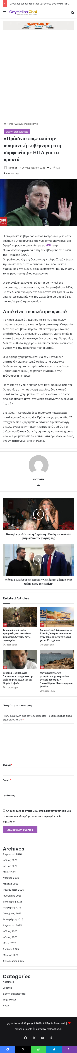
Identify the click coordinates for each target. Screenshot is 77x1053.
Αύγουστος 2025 (12, 925)
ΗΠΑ (49, 245)
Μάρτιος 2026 (10, 883)
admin (11, 167)
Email (7, 780)
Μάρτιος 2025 (10, 955)
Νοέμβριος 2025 (12, 907)
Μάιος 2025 (9, 943)
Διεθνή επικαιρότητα (26, 123)
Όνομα (7, 764)
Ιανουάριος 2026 (12, 895)
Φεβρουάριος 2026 (13, 889)
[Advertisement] (38, 77)
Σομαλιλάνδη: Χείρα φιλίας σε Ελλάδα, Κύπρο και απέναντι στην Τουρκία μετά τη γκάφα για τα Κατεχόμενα (56, 635)
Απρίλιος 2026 (11, 877)
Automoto (8, 981)
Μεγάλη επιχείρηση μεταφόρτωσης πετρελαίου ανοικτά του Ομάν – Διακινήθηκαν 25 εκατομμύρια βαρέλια (56, 679)
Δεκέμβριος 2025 (12, 901)
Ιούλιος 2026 (10, 860)
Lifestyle (7, 987)
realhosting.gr (54, 1028)
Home (9, 123)
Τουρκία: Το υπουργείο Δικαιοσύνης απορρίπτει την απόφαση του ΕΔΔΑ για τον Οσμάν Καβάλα (18, 678)
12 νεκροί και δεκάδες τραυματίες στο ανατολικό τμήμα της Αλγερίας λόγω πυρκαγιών (17, 635)
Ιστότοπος (9, 795)
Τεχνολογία (9, 999)
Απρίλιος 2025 (11, 949)
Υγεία (6, 1005)
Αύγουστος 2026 (12, 854)
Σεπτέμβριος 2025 (13, 919)
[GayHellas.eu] (23, 12)
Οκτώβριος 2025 (12, 913)
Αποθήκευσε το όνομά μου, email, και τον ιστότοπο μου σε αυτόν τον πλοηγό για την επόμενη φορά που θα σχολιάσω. (37, 816)
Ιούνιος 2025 (10, 937)
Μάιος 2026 (9, 871)
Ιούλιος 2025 (10, 931)
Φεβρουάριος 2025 (13, 960)
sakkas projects (23, 1028)
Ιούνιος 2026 (10, 866)
